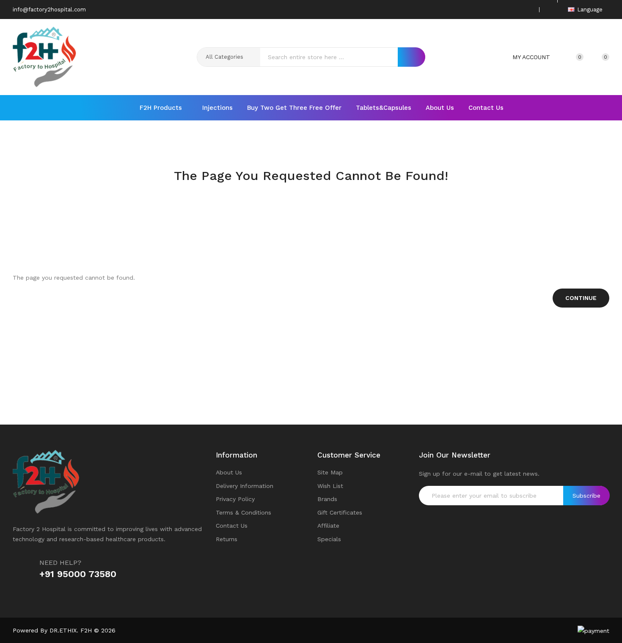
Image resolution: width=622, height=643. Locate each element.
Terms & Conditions (243, 512)
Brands (327, 499)
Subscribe (586, 495)
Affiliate (328, 525)
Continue (581, 297)
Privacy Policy (235, 499)
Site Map (330, 472)
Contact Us (232, 525)
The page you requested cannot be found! (324, 192)
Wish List (330, 485)
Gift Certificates (339, 512)
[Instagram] (514, 9)
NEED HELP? (60, 563)
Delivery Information (244, 485)
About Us (229, 472)
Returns (226, 539)
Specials (329, 539)
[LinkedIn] (527, 9)
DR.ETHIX (63, 630)
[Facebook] (488, 9)
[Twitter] (501, 9)
